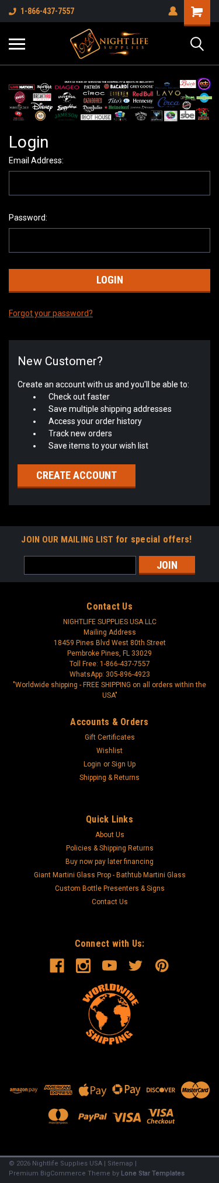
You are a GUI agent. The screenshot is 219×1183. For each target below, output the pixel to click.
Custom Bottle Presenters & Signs (110, 888)
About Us (109, 835)
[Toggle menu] (17, 44)
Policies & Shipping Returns (110, 848)
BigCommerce (63, 1173)
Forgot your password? (51, 313)
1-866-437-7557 (47, 11)
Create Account (76, 475)
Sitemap (120, 1163)
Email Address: (36, 160)
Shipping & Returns (109, 778)
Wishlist (109, 751)
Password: (28, 217)
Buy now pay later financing (109, 862)
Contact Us (110, 902)
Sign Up (123, 764)
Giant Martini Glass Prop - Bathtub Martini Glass (110, 875)
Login (92, 764)
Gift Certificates (110, 737)
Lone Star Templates (153, 1173)
